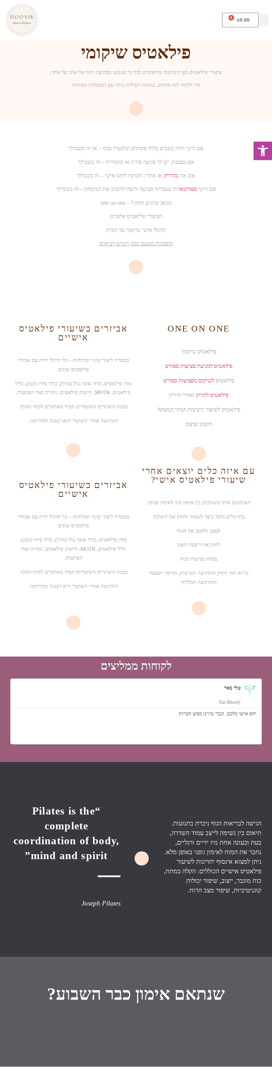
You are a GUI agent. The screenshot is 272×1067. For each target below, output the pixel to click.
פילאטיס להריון (212, 395)
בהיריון (171, 175)
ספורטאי (187, 189)
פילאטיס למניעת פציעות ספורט (198, 366)
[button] (263, 20)
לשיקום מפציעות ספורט (188, 381)
